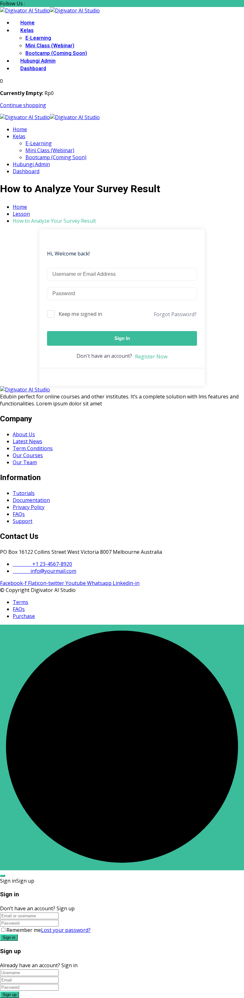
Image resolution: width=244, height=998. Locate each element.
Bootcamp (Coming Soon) (56, 53)
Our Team (25, 462)
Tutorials (24, 493)
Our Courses (28, 455)
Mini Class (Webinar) (49, 46)
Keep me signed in (80, 313)
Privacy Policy (28, 507)
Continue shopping (23, 105)
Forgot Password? (175, 314)
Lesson (21, 213)
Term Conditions (33, 448)
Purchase (24, 616)
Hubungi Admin (38, 61)
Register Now (151, 356)
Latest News (27, 441)
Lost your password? (66, 930)
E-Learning (38, 38)
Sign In (122, 338)
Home (27, 23)
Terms (20, 602)
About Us (24, 434)
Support (22, 521)
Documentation (31, 500)
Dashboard (33, 68)
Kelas (27, 30)
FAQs (19, 514)
